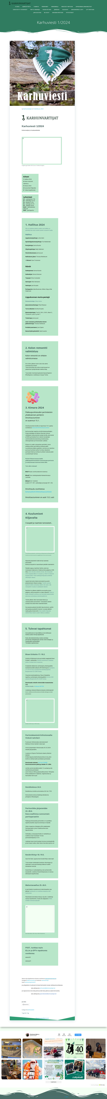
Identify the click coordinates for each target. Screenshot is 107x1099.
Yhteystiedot (70, 12)
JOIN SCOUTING (37, 12)
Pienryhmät (45, 6)
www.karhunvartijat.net (50, 978)
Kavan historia (47, 9)
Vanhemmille (54, 6)
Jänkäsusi (56, 9)
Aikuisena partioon (57, 12)
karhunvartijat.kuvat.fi (30, 982)
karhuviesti (31, 1010)
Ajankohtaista (26, 6)
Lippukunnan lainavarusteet (84, 6)
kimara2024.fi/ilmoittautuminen (40, 427)
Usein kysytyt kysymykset (20, 9)
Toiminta (36, 6)
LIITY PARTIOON (90, 9)
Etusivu (17, 6)
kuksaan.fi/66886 (42, 762)
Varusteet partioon (67, 6)
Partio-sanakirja (35, 9)
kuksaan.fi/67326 (39, 686)
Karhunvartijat (27, 109)
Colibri (66, 1097)
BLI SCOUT (46, 12)
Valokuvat (65, 9)
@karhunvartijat (31, 980)
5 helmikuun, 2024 (38, 109)
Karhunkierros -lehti (77, 9)
